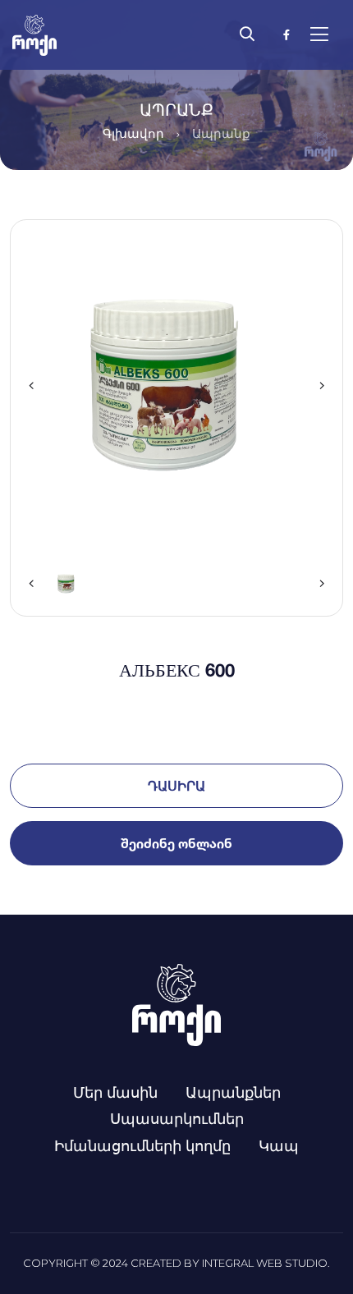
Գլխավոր (133, 133)
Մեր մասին (115, 1092)
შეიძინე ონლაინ (176, 843)
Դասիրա (176, 786)
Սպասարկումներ (177, 1118)
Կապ (279, 1145)
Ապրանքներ (233, 1092)
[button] (31, 386)
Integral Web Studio (265, 1262)
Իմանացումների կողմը (142, 1145)
